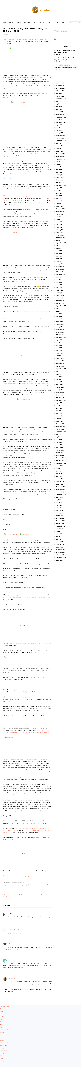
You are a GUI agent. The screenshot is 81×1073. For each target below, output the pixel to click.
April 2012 (59, 382)
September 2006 (61, 557)
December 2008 (60, 487)
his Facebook (28, 830)
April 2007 (59, 539)
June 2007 (59, 534)
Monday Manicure (5, 1043)
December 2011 (60, 392)
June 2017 (59, 222)
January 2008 (60, 515)
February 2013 (60, 355)
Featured (14, 882)
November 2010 (60, 426)
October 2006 (60, 555)
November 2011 (60, 395)
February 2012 (60, 387)
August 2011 (59, 403)
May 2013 (59, 348)
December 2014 (60, 298)
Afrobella (40, 9)
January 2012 (60, 390)
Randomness (4, 1050)
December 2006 (60, 549)
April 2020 (59, 143)
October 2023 (60, 96)
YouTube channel (39, 830)
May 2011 (59, 410)
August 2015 (59, 277)
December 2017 (60, 209)
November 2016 (60, 237)
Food (1, 1024)
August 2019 (59, 161)
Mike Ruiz (12, 549)
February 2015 (60, 292)
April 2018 (59, 198)
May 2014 (59, 316)
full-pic (49, 884)
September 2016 (61, 243)
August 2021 (59, 125)
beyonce (19, 884)
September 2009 (61, 463)
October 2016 (60, 240)
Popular (2, 1048)
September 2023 (61, 98)
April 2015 (59, 287)
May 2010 (59, 442)
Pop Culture (22, 882)
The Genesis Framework (49, 1070)
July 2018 (58, 190)
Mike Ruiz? (14, 672)
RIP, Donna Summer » (46, 895)
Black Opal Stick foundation (19, 379)
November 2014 (60, 300)
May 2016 (59, 253)
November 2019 (60, 156)
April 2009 (59, 476)
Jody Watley (24, 427)
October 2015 (60, 272)
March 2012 (59, 384)
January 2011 (60, 421)
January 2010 (60, 452)
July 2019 (58, 164)
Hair (1, 1027)
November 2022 (60, 114)
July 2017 (58, 219)
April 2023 (59, 109)
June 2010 (59, 439)
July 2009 (58, 468)
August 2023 (59, 101)
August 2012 (59, 371)
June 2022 (59, 119)
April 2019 (59, 172)
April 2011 (59, 413)
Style (1, 1058)
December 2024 (60, 85)
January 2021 (60, 133)
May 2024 (59, 93)
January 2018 (60, 206)
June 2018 (59, 193)
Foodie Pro (38, 1070)
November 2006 (60, 552)
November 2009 (60, 458)
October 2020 (60, 138)
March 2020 (59, 146)
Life (1, 1037)
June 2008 (59, 502)
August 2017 (59, 216)
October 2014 (60, 303)
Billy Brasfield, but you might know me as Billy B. (30, 196)
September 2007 (61, 526)
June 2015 (59, 282)
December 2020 (60, 135)
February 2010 (60, 450)
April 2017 (59, 224)
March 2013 (59, 353)
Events (2, 1019)
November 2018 (60, 180)
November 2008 (60, 489)
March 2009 (59, 479)
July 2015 (58, 279)
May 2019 (59, 169)
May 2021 (59, 130)
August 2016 (59, 245)
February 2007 (60, 544)
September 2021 (61, 122)
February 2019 (60, 175)
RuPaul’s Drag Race (14, 77)
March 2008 (59, 510)
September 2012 (61, 369)
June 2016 (59, 251)
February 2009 (60, 481)
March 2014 (59, 321)
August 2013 (59, 340)
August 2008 (59, 497)
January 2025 (60, 83)
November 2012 (60, 363)
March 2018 (59, 201)
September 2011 (61, 400)
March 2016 (59, 258)
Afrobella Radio (4, 1006)
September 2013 (61, 337)
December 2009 (60, 455)
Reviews (2, 1053)
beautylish (15, 884)
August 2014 (59, 308)
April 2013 (59, 350)
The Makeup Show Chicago (26, 823)
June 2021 (59, 127)
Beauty (9, 882)
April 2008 (59, 507)
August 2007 (59, 528)
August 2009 (59, 466)
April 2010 (59, 445)
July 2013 (58, 342)
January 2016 (60, 264)
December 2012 (60, 361)
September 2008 (61, 494)
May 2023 (59, 106)
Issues (2, 1032)
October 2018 (60, 182)
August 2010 (59, 434)
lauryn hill (11, 885)
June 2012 (59, 376)
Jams (1, 1035)
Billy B (23, 884)
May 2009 (59, 473)
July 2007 (58, 531)
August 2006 (59, 560)
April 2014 (59, 319)
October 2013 (60, 334)
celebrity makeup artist (38, 884)
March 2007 (59, 542)
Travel (2, 1061)
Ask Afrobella (4, 1009)
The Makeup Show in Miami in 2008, (17, 149)
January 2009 (60, 484)
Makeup (18, 882)
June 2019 (59, 167)
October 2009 (60, 460)
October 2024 (60, 91)
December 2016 (60, 235)
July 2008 (58, 500)
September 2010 (61, 431)
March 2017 (59, 227)
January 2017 (60, 232)
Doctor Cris (11, 978)
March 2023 (59, 112)
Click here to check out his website (28, 828)
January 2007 (60, 547)
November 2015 (60, 269)
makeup (15, 885)
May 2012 (59, 379)
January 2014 (60, 327)
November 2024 (60, 88)
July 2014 (58, 311)
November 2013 (60, 332)
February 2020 (60, 148)
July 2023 (58, 104)
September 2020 (61, 140)
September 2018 (61, 185)
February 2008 (60, 513)
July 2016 (58, 248)
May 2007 (59, 536)
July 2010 (58, 437)
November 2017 (60, 211)
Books (2, 1016)
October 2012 (60, 366)
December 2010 (60, 424)
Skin (1, 1056)
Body (1, 1014)
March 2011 (59, 416)
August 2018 (59, 188)
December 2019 (60, 154)
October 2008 (60, 492)
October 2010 (60, 429)
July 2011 (58, 405)
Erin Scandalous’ (38, 837)
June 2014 (59, 313)
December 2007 (60, 518)
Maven (10, 960)
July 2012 (58, 374)
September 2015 (61, 274)
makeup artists (21, 885)
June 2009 (59, 471)
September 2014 (61, 306)
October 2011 (60, 397)
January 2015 (60, 295)
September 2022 (61, 117)
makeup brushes (28, 885)
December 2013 (60, 329)
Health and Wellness (6, 1029)
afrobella (58, 54)
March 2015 (59, 290)
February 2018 (60, 203)
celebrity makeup (29, 884)
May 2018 (59, 195)
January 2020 (60, 151)
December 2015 (60, 266)
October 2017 (60, 214)
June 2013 (59, 345)
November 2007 (60, 521)
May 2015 (59, 285)
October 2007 (60, 523)
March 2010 (59, 447)
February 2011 (60, 418)
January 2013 (60, 358)
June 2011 (59, 408)
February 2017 (60, 230)
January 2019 (60, 177)
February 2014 (60, 324)
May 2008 (59, 505)
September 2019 (61, 159)
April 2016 (59, 256)
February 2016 (60, 261)
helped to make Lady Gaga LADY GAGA (34, 77)
